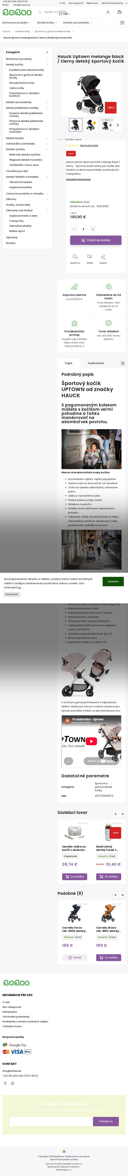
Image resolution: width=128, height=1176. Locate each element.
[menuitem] (18, 22)
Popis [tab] (68, 363)
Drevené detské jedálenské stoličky (26, 115)
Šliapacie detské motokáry (25, 159)
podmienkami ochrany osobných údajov (82, 1109)
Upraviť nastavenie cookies (64, 1159)
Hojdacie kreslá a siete (23, 215)
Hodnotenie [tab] (96, 363)
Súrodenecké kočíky (21, 83)
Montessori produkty (19, 59)
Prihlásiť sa (105, 1121)
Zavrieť (115, 268)
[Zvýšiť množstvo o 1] (92, 229)
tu (19, 587)
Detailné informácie (78, 179)
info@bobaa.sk (11, 1071)
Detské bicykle (15, 138)
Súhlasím (113, 581)
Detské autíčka (15, 149)
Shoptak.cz (76, 1163)
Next (123, 814)
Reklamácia (92, 3)
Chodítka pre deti (17, 171)
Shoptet (58, 1163)
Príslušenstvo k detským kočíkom (24, 95)
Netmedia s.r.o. (64, 1169)
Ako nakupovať (76, 3)
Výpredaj (11, 237)
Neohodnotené (89, 145)
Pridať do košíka (98, 240)
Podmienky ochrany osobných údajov (25, 1021)
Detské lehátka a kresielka (22, 176)
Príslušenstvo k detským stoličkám (24, 130)
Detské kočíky (14, 64)
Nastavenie (12, 594)
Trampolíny (16, 221)
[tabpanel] (75, 851)
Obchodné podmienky (112, 3)
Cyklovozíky (16, 88)
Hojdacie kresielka (20, 187)
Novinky (11, 243)
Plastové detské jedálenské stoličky (26, 122)
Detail (77, 957)
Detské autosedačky (19, 102)
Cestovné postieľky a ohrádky (24, 193)
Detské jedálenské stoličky (22, 108)
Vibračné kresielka (20, 182)
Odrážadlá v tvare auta (23, 165)
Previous (116, 814)
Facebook (5, 1083)
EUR (66, 14)
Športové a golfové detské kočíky (25, 76)
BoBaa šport (17, 231)
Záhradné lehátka (20, 226)
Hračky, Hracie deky (18, 204)
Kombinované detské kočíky (26, 70)
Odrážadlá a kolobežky (20, 143)
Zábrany (11, 199)
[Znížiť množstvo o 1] (74, 229)
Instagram (12, 1083)
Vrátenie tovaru (12, 1026)
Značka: (73, 139)
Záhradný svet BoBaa (19, 210)
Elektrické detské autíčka (24, 154)
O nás (62, 3)
